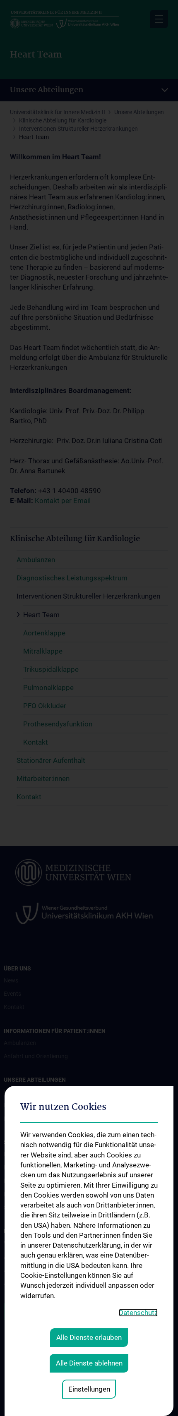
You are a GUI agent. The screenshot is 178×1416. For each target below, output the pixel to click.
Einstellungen (89, 1389)
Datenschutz (138, 1312)
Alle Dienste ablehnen (89, 1363)
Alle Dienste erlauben (89, 1337)
